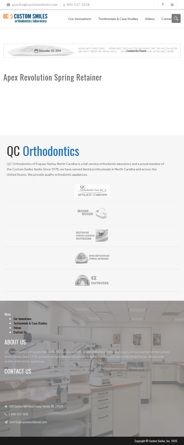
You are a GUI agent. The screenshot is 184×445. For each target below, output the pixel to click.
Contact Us (20, 332)
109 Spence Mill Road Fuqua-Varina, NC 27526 (36, 406)
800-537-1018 (78, 4)
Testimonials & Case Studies (118, 19)
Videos (150, 19)
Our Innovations (79, 19)
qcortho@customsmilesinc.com (35, 4)
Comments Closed (136, 51)
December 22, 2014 (50, 51)
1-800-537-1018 (18, 414)
